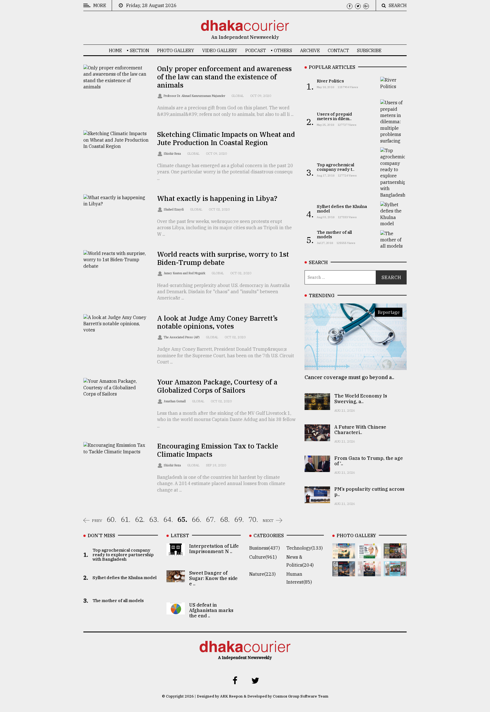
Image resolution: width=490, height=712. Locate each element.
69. (239, 519)
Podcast (255, 50)
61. (125, 519)
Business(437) (264, 548)
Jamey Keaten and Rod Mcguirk (185, 273)
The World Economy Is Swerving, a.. (360, 398)
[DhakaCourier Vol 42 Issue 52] (395, 572)
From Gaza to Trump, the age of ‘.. (368, 460)
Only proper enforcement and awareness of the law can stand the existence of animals (224, 77)
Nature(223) (262, 574)
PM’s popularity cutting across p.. (369, 491)
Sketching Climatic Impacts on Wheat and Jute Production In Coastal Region (226, 138)
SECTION (139, 50)
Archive (310, 50)
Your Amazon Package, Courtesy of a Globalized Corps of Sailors (217, 386)
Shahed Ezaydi (174, 209)
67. (211, 519)
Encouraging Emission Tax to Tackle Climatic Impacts (217, 450)
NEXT (268, 520)
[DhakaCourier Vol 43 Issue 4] (369, 554)
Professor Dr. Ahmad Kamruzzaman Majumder (195, 96)
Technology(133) (304, 548)
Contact (338, 50)
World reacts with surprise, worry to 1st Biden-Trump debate (223, 258)
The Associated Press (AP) (182, 337)
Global (238, 96)
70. (253, 519)
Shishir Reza (173, 154)
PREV (97, 520)
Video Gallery (219, 50)
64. (168, 519)
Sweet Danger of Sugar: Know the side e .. (213, 578)
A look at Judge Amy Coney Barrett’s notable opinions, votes (217, 322)
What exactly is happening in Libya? (217, 198)
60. (111, 519)
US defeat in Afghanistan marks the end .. (211, 610)
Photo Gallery (175, 50)
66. (196, 519)
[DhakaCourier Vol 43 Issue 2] (343, 572)
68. (225, 519)
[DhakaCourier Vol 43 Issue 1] (369, 572)
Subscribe (369, 50)
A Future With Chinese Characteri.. (360, 429)
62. (140, 519)
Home (115, 50)
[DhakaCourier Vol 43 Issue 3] (395, 554)
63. (154, 519)
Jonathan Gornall (175, 401)
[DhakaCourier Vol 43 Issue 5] (343, 554)
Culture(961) (263, 557)
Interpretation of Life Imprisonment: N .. (214, 548)
